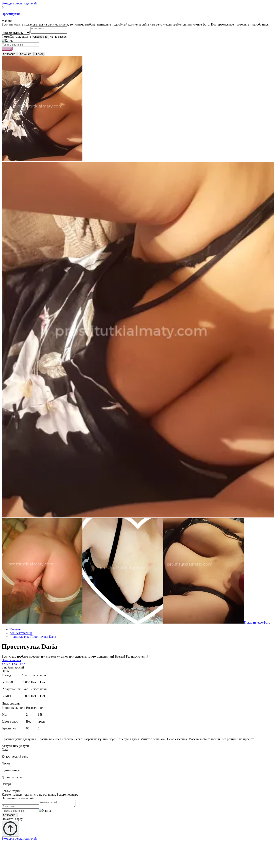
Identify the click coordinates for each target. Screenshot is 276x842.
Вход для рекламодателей (19, 3)
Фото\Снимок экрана (16, 36)
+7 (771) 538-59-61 (14, 663)
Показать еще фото (257, 622)
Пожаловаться (11, 660)
